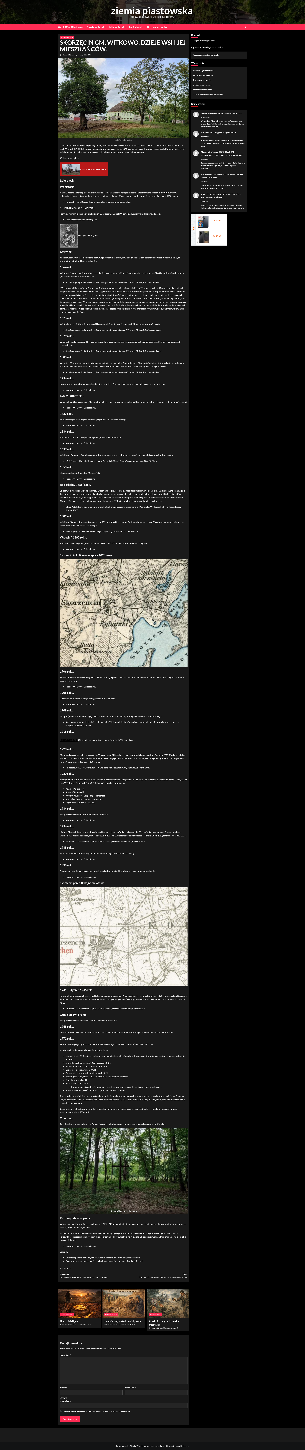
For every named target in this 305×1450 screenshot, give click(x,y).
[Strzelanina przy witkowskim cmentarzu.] (168, 1303)
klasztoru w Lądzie (151, 213)
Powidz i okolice (136, 27)
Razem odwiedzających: (203, 55)
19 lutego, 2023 (82, 55)
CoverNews (166, 1446)
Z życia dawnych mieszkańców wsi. (93, 169)
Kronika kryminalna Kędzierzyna (228, 113)
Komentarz (65, 1355)
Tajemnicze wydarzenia (202, 89)
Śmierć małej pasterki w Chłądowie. (123, 1321)
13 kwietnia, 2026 (82, 1325)
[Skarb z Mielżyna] (79, 1303)
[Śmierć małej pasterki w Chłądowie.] (123, 1303)
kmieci (102, 273)
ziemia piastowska (152, 10)
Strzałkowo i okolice (96, 27)
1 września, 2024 (170, 1328)
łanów (74, 273)
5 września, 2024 (126, 1325)
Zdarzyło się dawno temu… (204, 70)
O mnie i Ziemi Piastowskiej (71, 27)
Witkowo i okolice (117, 27)
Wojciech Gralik (207, 132)
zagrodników (148, 342)
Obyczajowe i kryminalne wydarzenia (208, 94)
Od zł (216, 220)
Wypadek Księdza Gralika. (225, 132)
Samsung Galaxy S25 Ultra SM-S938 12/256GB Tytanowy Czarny (217, 233)
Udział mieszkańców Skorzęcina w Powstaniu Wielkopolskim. (106, 740)
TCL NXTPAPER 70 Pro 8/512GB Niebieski (217, 218)
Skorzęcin (67, 1268)
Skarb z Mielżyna (69, 1321)
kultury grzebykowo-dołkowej (104, 196)
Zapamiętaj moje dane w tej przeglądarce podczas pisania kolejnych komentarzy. (96, 1411)
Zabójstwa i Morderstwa (203, 75)
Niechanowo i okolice (157, 27)
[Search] (245, 27)
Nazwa (63, 1387)
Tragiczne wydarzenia (202, 80)
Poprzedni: (84, 1275)
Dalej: (163, 1275)
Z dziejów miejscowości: (202, 85)
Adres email (130, 1387)
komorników (165, 342)
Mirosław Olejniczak (68, 55)
